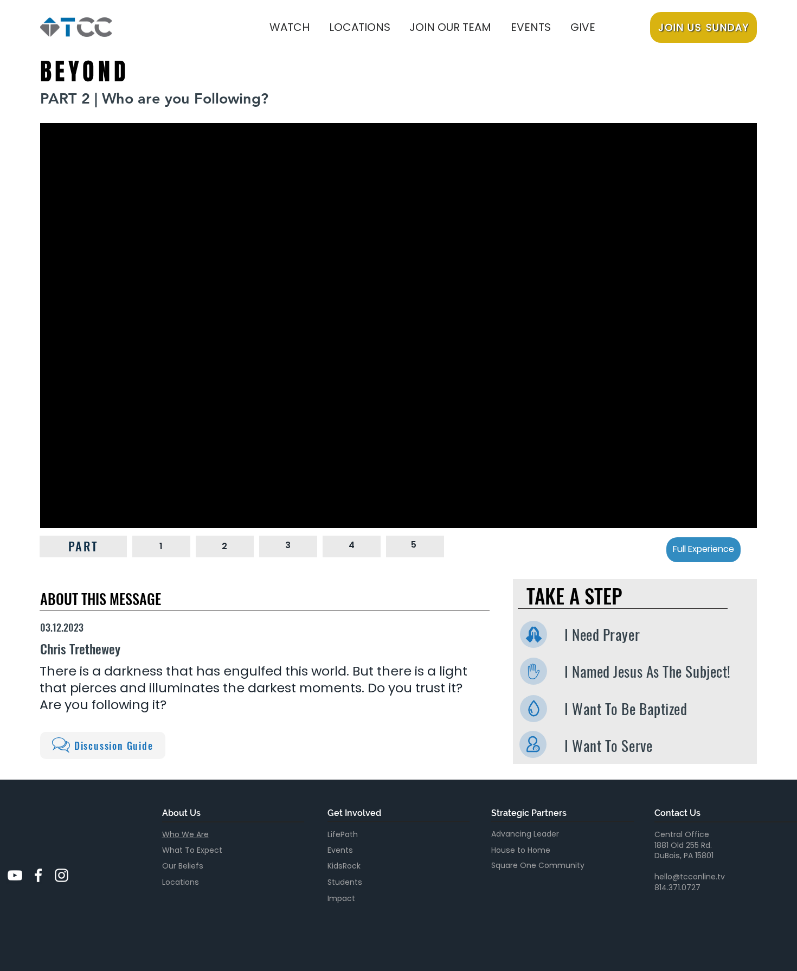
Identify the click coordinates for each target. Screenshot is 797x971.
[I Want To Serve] (533, 744)
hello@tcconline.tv (689, 876)
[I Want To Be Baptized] (533, 708)
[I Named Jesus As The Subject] (533, 671)
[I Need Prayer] (533, 634)
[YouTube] (15, 875)
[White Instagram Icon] (61, 875)
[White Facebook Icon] (38, 875)
